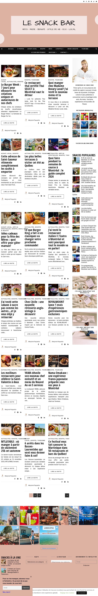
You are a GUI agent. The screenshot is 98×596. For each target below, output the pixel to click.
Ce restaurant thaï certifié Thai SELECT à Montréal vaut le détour (89, 267)
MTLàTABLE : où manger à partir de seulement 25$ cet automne (10, 446)
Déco (50, 49)
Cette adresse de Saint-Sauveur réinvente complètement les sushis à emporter (10, 164)
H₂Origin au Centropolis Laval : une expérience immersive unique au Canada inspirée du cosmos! (89, 258)
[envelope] (96, 1)
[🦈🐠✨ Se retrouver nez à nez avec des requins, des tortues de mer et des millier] (84, 125)
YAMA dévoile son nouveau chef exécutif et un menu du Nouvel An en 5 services (35, 379)
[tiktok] (93, 1)
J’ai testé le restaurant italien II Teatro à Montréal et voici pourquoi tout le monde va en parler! (58, 239)
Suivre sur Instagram (49, 548)
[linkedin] (88, 1)
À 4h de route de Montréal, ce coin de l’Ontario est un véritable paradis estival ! (88, 161)
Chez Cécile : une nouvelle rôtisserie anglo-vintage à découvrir (34, 308)
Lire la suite (9, 123)
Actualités (11, 81)
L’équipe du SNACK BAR (71, 590)
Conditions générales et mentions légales (52, 590)
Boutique (52, 52)
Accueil (11, 49)
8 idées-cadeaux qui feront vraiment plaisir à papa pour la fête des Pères (89, 249)
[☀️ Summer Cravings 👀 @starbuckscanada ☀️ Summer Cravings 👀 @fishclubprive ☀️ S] (76, 116)
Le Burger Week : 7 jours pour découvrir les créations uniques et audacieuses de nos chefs (11, 94)
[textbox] (61, 562)
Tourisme (85, 49)
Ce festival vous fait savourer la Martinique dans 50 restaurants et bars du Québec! (58, 448)
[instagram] (86, 1)
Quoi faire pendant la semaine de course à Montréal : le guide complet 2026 (56, 167)
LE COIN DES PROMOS (38, 52)
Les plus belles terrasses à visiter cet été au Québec (34, 161)
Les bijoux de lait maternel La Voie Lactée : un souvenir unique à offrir (11, 562)
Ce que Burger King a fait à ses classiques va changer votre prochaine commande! (34, 237)
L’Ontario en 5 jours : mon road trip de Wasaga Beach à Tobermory (11, 571)
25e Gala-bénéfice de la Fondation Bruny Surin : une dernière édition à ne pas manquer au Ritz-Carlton (84, 190)
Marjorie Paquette (10, 130)
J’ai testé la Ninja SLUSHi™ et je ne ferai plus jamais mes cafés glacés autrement (88, 171)
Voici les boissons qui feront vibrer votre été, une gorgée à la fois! (88, 219)
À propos (20, 49)
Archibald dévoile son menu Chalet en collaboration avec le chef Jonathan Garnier (88, 179)
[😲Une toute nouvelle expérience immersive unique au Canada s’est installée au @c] (93, 133)
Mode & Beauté (73, 49)
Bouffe (42, 49)
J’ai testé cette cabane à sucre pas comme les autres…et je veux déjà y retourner (9, 309)
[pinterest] (91, 1)
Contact (63, 52)
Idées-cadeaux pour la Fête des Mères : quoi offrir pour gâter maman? (10, 239)
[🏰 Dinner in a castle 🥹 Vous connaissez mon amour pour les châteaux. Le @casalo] (93, 125)
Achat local (32, 49)
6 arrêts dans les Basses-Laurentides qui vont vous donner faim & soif (35, 449)
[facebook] (84, 1)
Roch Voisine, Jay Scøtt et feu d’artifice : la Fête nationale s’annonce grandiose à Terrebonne (88, 239)
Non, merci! (6, 592)
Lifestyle (59, 49)
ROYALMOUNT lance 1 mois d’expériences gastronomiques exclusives (57, 308)
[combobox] (61, 561)
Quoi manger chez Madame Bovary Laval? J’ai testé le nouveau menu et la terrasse (58, 90)
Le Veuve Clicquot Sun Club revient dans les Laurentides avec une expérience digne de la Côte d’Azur (88, 229)
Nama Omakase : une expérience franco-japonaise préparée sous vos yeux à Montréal (58, 380)
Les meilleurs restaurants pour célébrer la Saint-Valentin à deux (11, 377)
